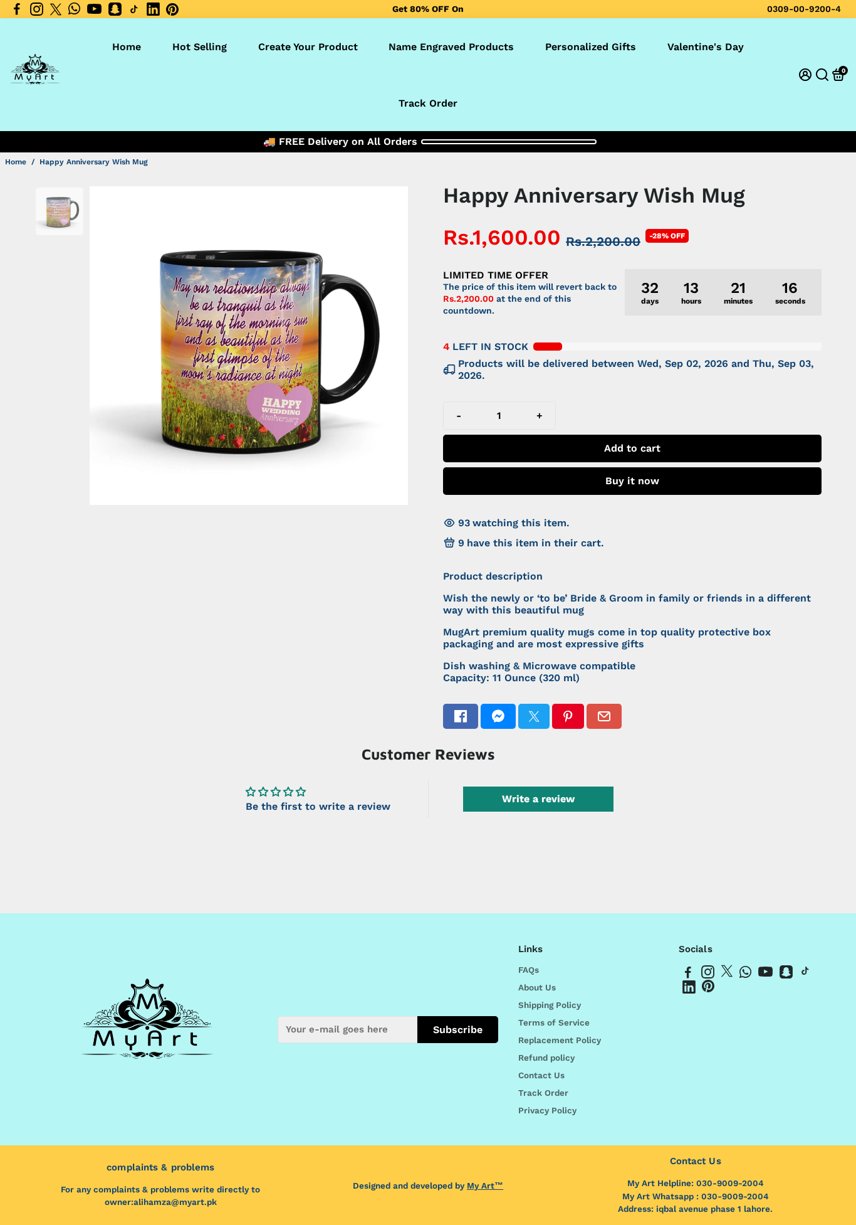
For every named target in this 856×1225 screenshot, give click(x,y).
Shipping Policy (549, 1005)
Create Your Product (308, 47)
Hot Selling (199, 47)
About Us (537, 987)
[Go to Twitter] (56, 9)
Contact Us (541, 1075)
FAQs (528, 970)
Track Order (428, 103)
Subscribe (458, 1029)
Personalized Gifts (590, 47)
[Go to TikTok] (134, 9)
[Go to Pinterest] (172, 9)
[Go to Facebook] (17, 9)
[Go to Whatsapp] (74, 9)
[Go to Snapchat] (115, 9)
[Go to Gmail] (604, 716)
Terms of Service (554, 1022)
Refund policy (546, 1058)
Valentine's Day (705, 47)
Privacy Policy (547, 1110)
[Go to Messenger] (498, 716)
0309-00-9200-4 (804, 9)
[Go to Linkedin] (153, 9)
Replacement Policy (559, 1040)
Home (126, 47)
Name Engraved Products (451, 47)
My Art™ (485, 1185)
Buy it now (632, 481)
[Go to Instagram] (36, 9)
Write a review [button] (538, 799)
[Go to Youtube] (94, 9)
